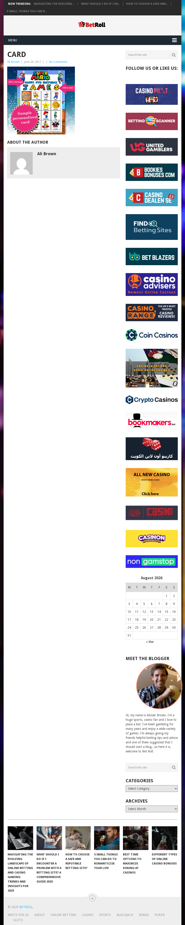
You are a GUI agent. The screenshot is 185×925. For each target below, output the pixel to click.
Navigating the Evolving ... (54, 3)
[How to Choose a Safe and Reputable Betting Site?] (78, 838)
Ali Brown (13, 61)
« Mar (150, 642)
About (40, 915)
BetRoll (26, 907)
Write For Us (18, 915)
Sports (105, 915)
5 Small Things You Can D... (27, 11)
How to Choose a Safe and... (147, 3)
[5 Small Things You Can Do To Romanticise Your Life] (107, 838)
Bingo (144, 915)
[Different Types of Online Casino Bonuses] (164, 838)
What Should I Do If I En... (100, 3)
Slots (18, 920)
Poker (160, 915)
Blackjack (125, 915)
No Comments (58, 61)
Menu (12, 40)
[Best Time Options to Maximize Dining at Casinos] (135, 838)
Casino (87, 915)
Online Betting (63, 915)
